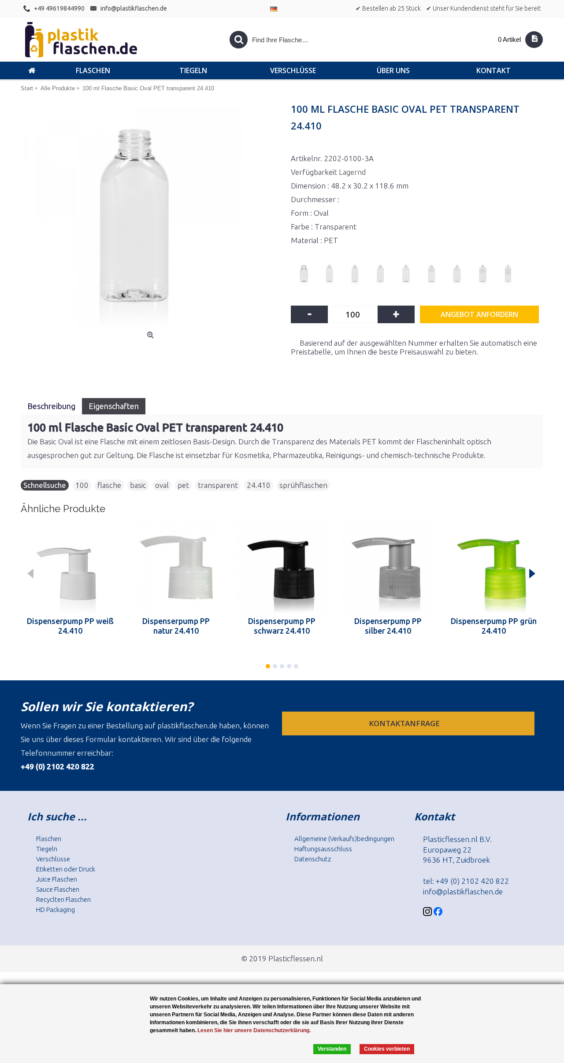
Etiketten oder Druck (65, 869)
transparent (218, 485)
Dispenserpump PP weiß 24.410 (70, 625)
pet (183, 485)
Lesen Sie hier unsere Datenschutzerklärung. (254, 1030)
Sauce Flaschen (57, 889)
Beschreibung (51, 406)
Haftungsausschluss (323, 849)
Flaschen (48, 838)
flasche (109, 485)
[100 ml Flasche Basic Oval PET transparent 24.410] (151, 217)
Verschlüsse (53, 859)
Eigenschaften (114, 406)
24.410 (259, 485)
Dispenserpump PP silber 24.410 (388, 625)
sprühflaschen (303, 485)
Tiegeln (46, 849)
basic (138, 485)
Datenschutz (312, 859)
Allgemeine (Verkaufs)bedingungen (344, 838)
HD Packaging (55, 909)
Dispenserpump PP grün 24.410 (494, 625)
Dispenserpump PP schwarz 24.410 (281, 625)
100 (82, 485)
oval (162, 485)
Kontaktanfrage (405, 723)
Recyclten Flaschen (63, 899)
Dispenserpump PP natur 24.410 (176, 625)
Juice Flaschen (56, 879)
